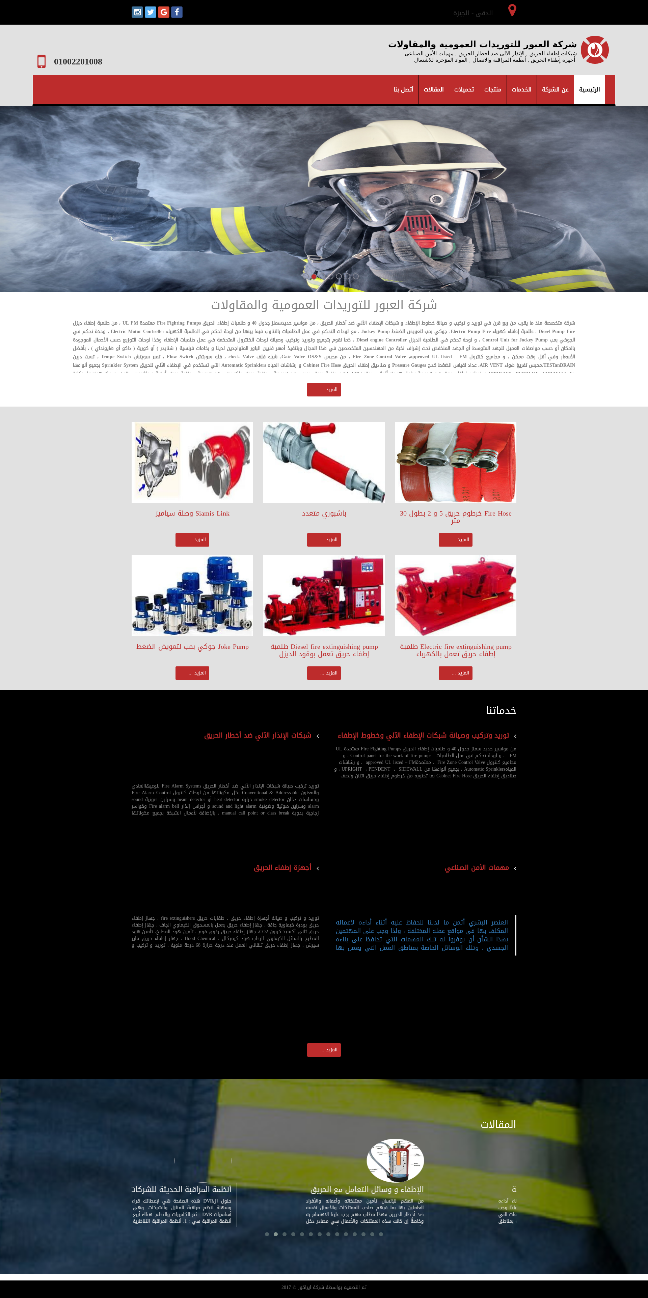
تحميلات (464, 89)
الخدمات (522, 89)
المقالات (434, 89)
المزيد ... (329, 389)
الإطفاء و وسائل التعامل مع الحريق (262, 1189)
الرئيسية (592, 89)
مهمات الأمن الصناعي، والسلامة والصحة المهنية (459, 1195)
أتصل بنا (403, 89)
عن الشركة (555, 89)
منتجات (493, 89)
